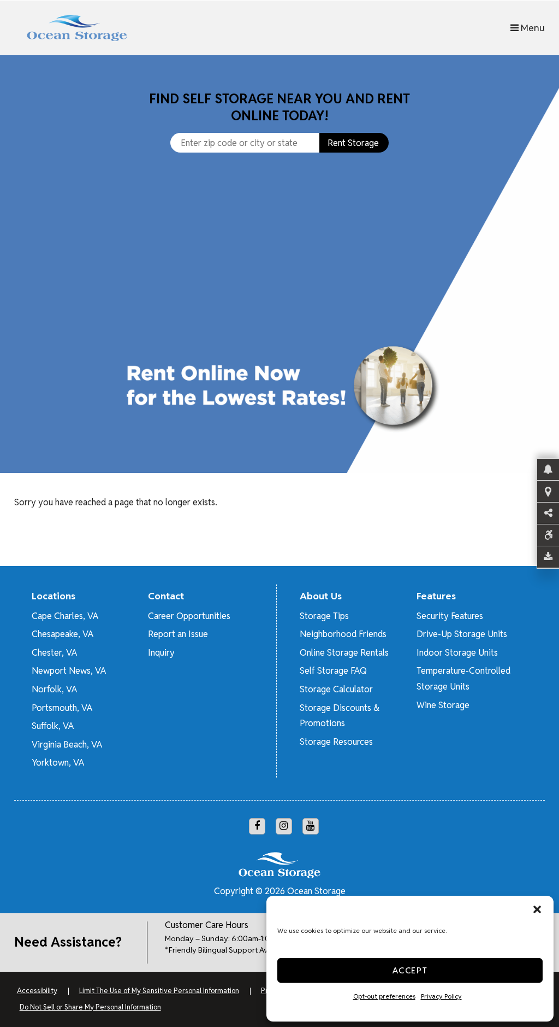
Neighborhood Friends (343, 634)
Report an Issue (178, 634)
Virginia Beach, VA (67, 744)
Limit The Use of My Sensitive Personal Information (159, 990)
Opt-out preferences (384, 996)
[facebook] (257, 826)
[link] (279, 333)
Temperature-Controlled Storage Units (463, 678)
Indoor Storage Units (457, 652)
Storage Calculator (336, 689)
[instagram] (284, 826)
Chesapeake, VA (62, 634)
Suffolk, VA (53, 726)
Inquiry (161, 652)
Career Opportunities (189, 616)
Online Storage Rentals (344, 652)
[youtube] (310, 826)
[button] (537, 909)
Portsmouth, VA (62, 708)
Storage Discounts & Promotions (339, 716)
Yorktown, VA (58, 762)
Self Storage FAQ (333, 670)
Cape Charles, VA (65, 616)
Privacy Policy (441, 996)
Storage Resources (336, 742)
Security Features (450, 616)
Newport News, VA (69, 670)
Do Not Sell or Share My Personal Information (90, 1007)
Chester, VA (54, 652)
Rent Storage (353, 143)
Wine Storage (443, 705)
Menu (532, 27)
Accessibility (37, 990)
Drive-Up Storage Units (462, 634)
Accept (410, 970)
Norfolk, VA (54, 689)
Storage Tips (324, 616)
